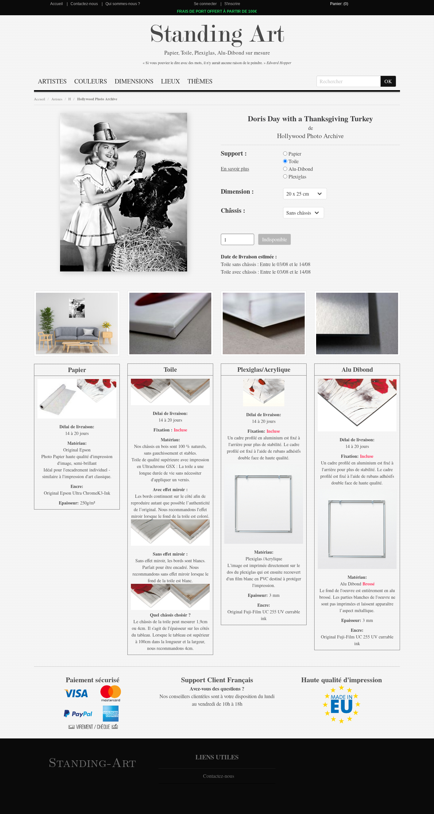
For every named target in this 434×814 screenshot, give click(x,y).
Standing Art (217, 34)
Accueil (56, 4)
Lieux (170, 81)
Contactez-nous (84, 4)
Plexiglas (296, 176)
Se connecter (205, 4)
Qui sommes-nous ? (122, 4)
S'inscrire (232, 4)
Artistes (52, 81)
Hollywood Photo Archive (97, 99)
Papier (294, 153)
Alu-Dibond (300, 169)
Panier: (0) (339, 4)
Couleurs (90, 81)
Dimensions (134, 81)
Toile (293, 161)
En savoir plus (235, 168)
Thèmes (200, 81)
